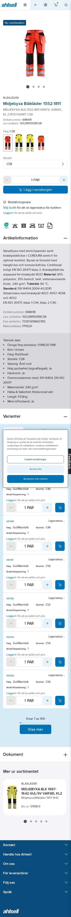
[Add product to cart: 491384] (60, 700)
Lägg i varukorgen (38, 190)
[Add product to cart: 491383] (60, 662)
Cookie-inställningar (35, 459)
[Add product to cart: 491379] (60, 507)
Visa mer (35, 729)
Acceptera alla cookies (35, 479)
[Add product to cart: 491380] (60, 546)
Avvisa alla (35, 469)
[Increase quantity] (64, 180)
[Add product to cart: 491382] (60, 623)
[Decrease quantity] (7, 180)
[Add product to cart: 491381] (60, 584)
